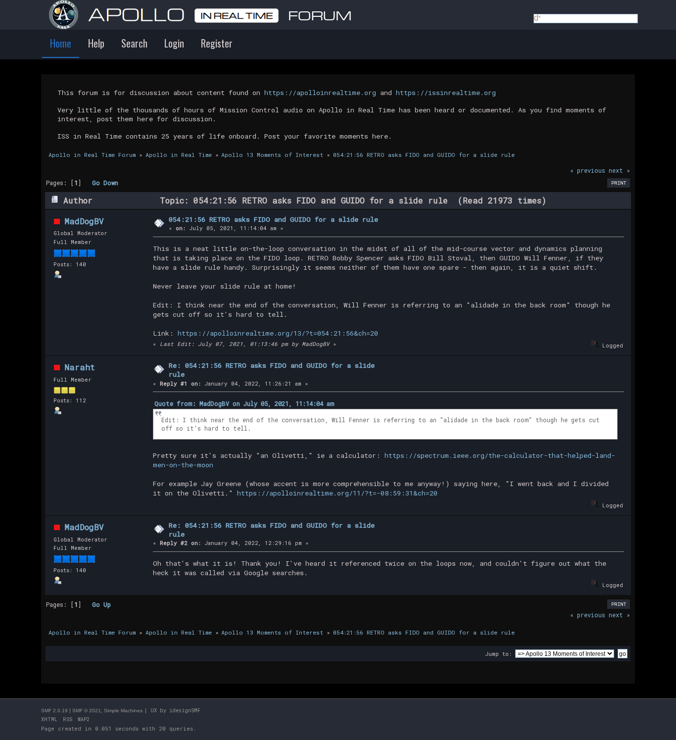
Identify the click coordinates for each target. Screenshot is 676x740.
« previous (587, 170)
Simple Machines (123, 710)
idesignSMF (184, 710)
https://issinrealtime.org (446, 92)
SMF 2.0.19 (54, 710)
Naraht (80, 367)
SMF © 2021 (86, 710)
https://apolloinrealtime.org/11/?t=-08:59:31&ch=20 (337, 493)
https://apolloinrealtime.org (320, 92)
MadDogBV (84, 221)
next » (619, 170)
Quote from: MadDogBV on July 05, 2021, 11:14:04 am (244, 403)
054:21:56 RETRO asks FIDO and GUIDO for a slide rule (273, 219)
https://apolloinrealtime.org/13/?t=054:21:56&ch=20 (278, 333)
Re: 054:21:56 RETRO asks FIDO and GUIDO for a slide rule (272, 370)
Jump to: (498, 653)
